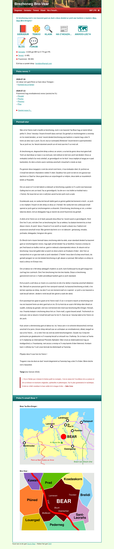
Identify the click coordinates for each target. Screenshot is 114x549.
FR (95, 10)
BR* (91, 10)
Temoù (36, 10)
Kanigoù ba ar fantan (26, 85)
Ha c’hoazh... (52, 10)
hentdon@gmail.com (43, 63)
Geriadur (27, 10)
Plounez (21, 101)
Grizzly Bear (31, 544)
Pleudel (21, 96)
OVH (49, 544)
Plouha (20, 99)
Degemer (18, 10)
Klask (43, 10)
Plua (19, 104)
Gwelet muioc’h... (25, 110)
